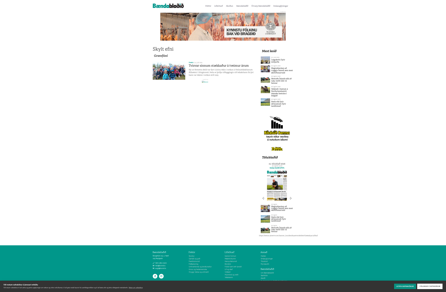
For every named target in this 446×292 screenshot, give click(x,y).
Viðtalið (227, 272)
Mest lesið (269, 51)
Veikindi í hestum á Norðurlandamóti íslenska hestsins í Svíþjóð (279, 92)
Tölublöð (264, 261)
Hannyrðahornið (231, 261)
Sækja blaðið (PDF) (277, 168)
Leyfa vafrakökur (405, 286)
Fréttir (208, 6)
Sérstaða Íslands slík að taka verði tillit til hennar (281, 80)
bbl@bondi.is (160, 266)
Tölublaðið (270, 157)
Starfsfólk (264, 275)
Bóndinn (228, 264)
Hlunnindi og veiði (231, 275)
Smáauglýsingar (280, 6)
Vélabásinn (229, 277)
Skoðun (229, 6)
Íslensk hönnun (230, 256)
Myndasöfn (265, 264)
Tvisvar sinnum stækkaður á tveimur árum (219, 66)
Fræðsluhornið (194, 261)
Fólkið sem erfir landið (233, 267)
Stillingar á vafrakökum (430, 286)
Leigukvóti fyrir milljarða (278, 61)
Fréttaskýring (193, 264)
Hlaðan (263, 256)
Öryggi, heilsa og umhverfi (199, 272)
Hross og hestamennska (198, 269)
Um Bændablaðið (267, 273)
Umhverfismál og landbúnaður (200, 267)
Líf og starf (229, 269)
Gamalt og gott (194, 259)
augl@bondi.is (160, 268)
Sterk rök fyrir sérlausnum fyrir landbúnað (278, 103)
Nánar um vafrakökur (136, 288)
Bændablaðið (242, 6)
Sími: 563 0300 (161, 263)
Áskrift (263, 278)
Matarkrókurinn (230, 259)
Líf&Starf (218, 6)
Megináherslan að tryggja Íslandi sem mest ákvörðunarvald (282, 70)
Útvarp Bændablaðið (260, 6)
